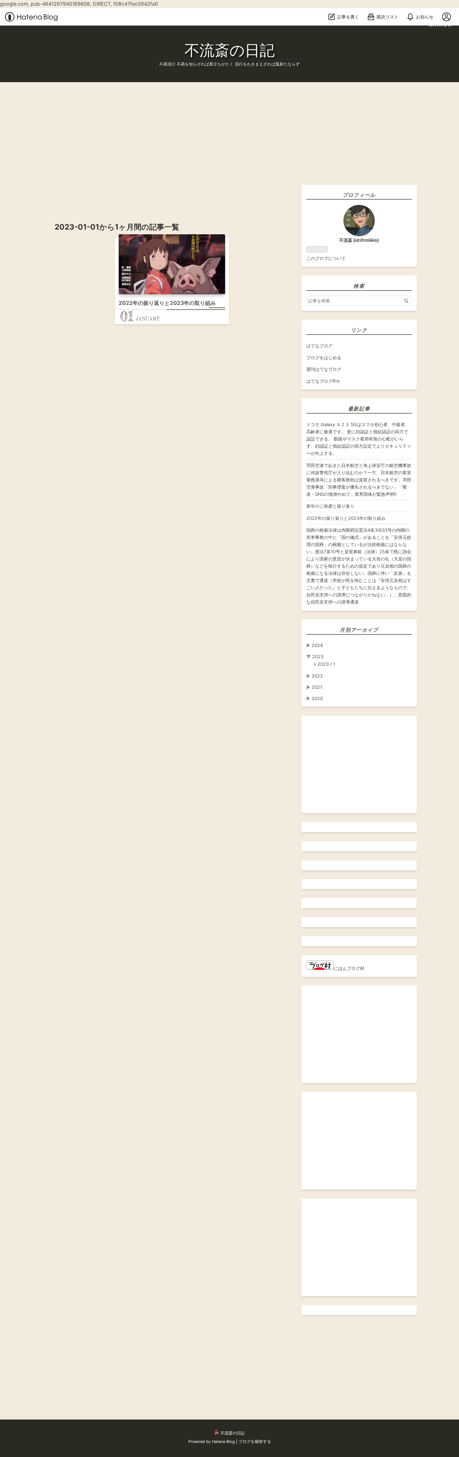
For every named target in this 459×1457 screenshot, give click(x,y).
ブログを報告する (255, 1441)
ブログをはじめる (323, 357)
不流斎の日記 (230, 50)
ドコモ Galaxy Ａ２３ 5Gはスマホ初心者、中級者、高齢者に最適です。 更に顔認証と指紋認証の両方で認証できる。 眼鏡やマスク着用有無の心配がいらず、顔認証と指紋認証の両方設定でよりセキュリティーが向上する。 (358, 439)
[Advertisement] (187, 126)
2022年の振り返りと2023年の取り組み (167, 303)
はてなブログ (319, 345)
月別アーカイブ (359, 630)
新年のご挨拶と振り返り (330, 506)
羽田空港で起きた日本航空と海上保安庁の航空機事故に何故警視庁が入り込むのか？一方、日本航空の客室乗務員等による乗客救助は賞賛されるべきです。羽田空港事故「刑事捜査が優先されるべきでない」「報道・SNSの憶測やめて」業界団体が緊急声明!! (358, 480)
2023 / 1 (326, 664)
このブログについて (326, 258)
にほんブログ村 (349, 968)
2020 (317, 698)
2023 (317, 656)
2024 (317, 645)
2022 (317, 676)
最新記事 (359, 408)
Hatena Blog (223, 1441)
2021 (317, 687)
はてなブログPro (323, 381)
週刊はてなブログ (323, 369)
